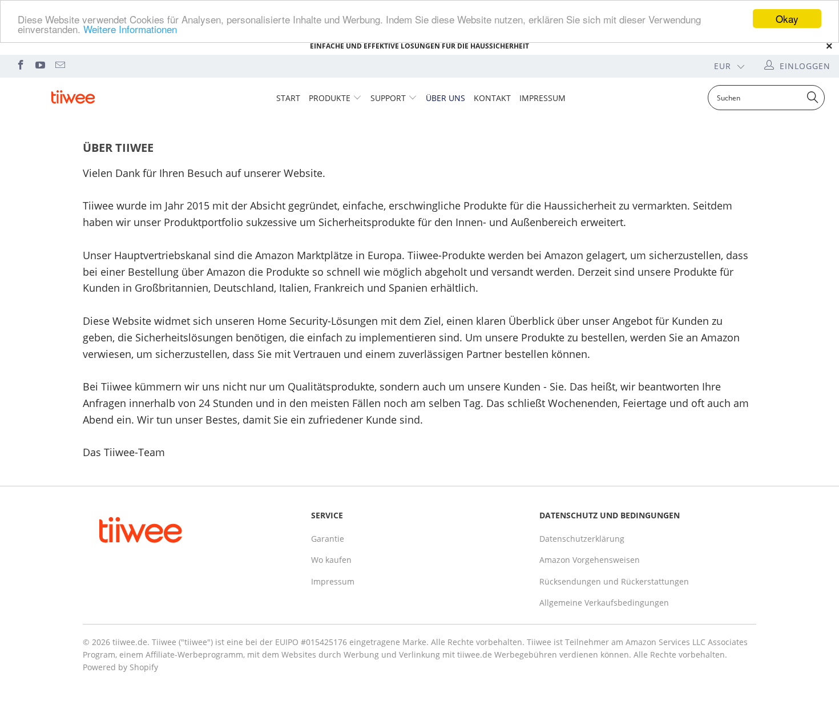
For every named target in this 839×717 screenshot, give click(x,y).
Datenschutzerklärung (581, 538)
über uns (445, 97)
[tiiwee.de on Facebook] (20, 66)
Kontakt (492, 97)
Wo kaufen (331, 559)
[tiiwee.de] (72, 97)
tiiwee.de (129, 642)
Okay (787, 18)
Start (288, 97)
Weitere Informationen (130, 29)
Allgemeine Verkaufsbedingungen (604, 602)
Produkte (329, 97)
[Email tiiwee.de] (59, 66)
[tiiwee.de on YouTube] (40, 66)
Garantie (327, 538)
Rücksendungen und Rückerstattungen (614, 581)
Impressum (542, 97)
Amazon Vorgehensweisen (589, 559)
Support (388, 97)
